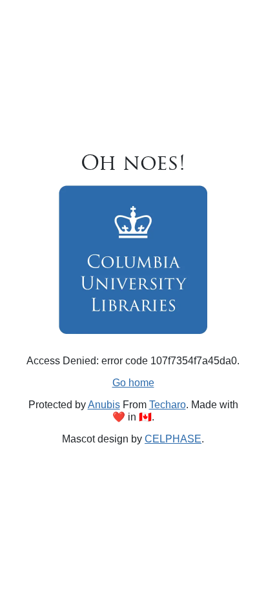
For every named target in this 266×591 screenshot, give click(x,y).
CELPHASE (173, 438)
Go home (133, 382)
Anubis (104, 404)
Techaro (167, 404)
